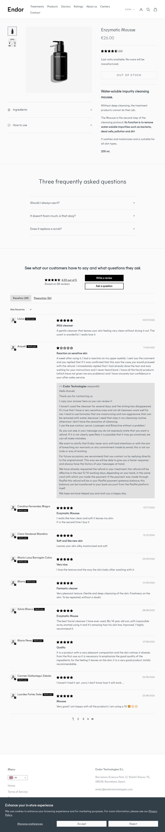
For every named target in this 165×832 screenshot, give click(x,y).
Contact (35, 12)
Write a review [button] (104, 277)
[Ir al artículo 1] (12, 31)
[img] (65, 320)
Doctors (66, 6)
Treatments (37, 6)
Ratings (78, 6)
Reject (133, 823)
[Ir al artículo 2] (12, 42)
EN (16, 778)
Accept (81, 823)
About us (91, 6)
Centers (105, 6)
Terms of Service (18, 791)
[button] (109, 51)
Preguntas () (43, 298)
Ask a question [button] (104, 286)
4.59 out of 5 (69, 280)
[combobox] (18, 777)
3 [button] (83, 719)
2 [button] (78, 719)
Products (52, 6)
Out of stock (129, 75)
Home (11, 785)
